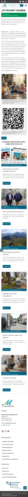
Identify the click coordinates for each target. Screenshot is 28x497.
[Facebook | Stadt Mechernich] (20, 1)
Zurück (4, 138)
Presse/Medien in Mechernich (10, 459)
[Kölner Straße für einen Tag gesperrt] (14, 321)
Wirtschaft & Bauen (7, 447)
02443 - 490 (9, 420)
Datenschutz (5, 471)
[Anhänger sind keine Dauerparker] (14, 280)
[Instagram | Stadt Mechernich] (26, 1)
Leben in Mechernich (7, 453)
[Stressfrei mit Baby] (14, 363)
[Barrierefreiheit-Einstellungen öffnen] (1, 250)
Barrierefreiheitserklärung (9, 477)
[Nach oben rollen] (25, 492)
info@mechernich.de (10, 423)
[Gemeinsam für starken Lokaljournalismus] (14, 155)
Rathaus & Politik (6, 450)
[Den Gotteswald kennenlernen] (14, 197)
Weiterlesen (6, 183)
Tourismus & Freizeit (7, 444)
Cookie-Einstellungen (7, 474)
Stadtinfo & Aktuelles (8, 441)
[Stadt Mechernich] (4, 5)
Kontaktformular (5, 425)
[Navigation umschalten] (26, 5)
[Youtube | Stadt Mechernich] (23, 1)
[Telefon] (2, 1)
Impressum (5, 468)
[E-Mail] (4, 1)
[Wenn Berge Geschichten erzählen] (14, 237)
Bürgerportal (5, 456)
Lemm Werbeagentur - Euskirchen (9, 495)
